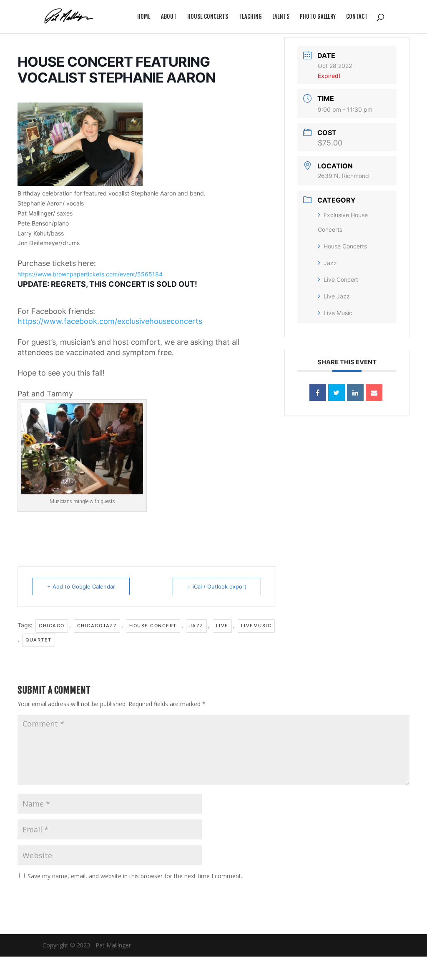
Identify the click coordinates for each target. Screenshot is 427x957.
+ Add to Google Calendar (81, 586)
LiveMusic (256, 626)
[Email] (374, 392)
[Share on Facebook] (317, 392)
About (169, 17)
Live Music (338, 312)
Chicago (52, 626)
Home (144, 17)
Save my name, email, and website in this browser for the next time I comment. (135, 876)
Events (280, 17)
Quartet (38, 640)
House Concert (153, 626)
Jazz (196, 626)
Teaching (250, 17)
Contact (357, 17)
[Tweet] (336, 392)
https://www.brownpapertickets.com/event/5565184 (90, 274)
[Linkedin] (355, 392)
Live (222, 626)
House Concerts (207, 17)
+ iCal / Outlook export (216, 586)
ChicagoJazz (97, 626)
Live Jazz (337, 296)
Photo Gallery (318, 17)
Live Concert (341, 279)
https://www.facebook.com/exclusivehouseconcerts (110, 321)
